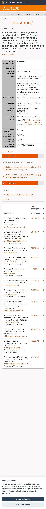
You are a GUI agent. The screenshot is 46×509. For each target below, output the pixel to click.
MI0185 (35, 281)
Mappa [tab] (6, 199)
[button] (17, 23)
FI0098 (35, 257)
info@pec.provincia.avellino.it (14, 227)
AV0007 (35, 218)
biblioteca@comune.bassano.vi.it (16, 364)
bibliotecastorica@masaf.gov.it (15, 336)
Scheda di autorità (38, 121)
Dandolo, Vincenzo (27, 121)
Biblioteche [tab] (8, 191)
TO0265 (35, 341)
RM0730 (35, 329)
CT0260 (35, 248)
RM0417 (35, 302)
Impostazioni (7, 493)
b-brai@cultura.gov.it (11, 285)
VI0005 (35, 357)
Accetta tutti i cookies (23, 499)
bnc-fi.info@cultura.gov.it (16, 262)
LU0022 (35, 269)
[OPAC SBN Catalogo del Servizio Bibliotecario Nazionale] (4, 7)
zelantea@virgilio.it (11, 253)
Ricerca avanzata (18, 14)
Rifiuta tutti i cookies (23, 504)
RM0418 (35, 316)
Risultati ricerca (33, 14)
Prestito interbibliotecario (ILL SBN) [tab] (18, 195)
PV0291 (35, 290)
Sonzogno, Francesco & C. (33, 126)
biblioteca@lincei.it (12, 322)
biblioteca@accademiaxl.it (13, 311)
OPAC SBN (6, 14)
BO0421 (35, 232)
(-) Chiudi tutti (8, 152)
